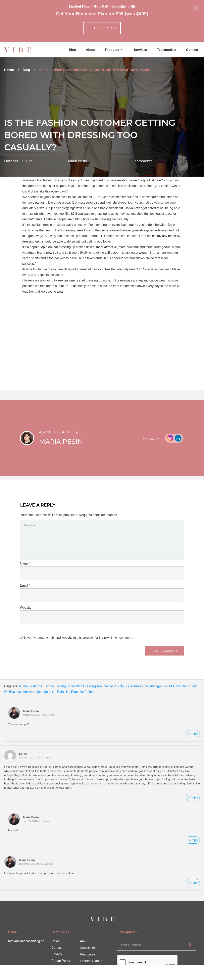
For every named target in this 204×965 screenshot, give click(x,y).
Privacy (56, 954)
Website (25, 607)
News (55, 941)
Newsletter (87, 948)
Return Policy (61, 960)
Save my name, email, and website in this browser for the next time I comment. (78, 637)
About (84, 941)
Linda (23, 753)
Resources (87, 954)
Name (25, 563)
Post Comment (164, 651)
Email (25, 585)
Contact (56, 947)
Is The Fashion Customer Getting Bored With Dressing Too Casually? (89, 134)
